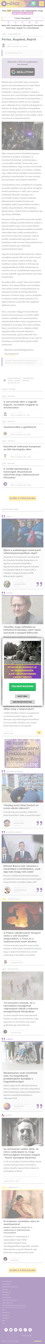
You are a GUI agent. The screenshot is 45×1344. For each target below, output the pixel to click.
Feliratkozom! (22, 686)
